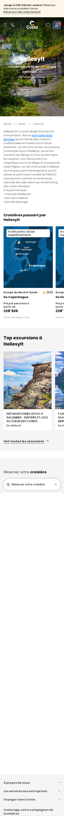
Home (7, 124)
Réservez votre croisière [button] (28, 484)
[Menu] (6, 25)
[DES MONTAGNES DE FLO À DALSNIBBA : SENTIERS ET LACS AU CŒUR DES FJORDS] (28, 390)
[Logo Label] (32, 25)
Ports (22, 124)
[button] (48, 25)
